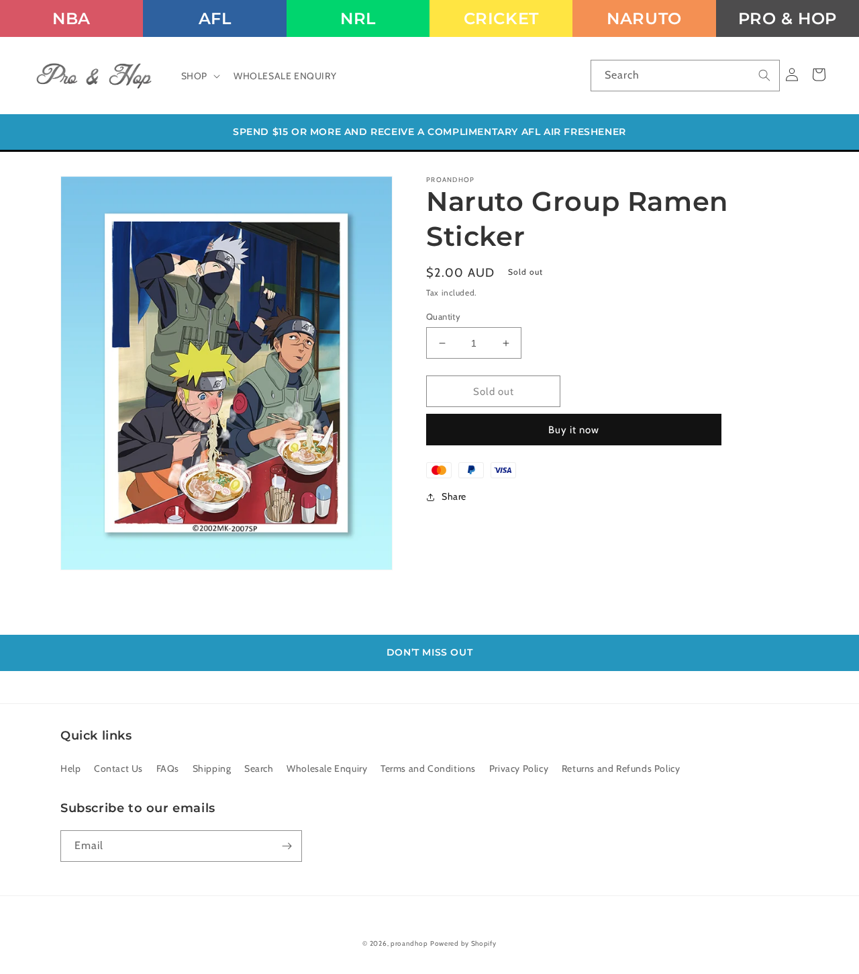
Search (259, 768)
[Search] (764, 75)
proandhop (409, 943)
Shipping (212, 768)
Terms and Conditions (428, 768)
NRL (358, 18)
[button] (199, 76)
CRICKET (501, 18)
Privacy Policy (518, 768)
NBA (71, 18)
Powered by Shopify (463, 943)
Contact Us (118, 768)
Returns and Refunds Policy (621, 768)
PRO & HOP (787, 18)
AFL (215, 18)
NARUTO (644, 18)
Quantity (443, 316)
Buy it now (573, 430)
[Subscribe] (286, 846)
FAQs (167, 768)
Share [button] (454, 496)
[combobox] (685, 75)
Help (70, 768)
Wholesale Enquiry (327, 768)
